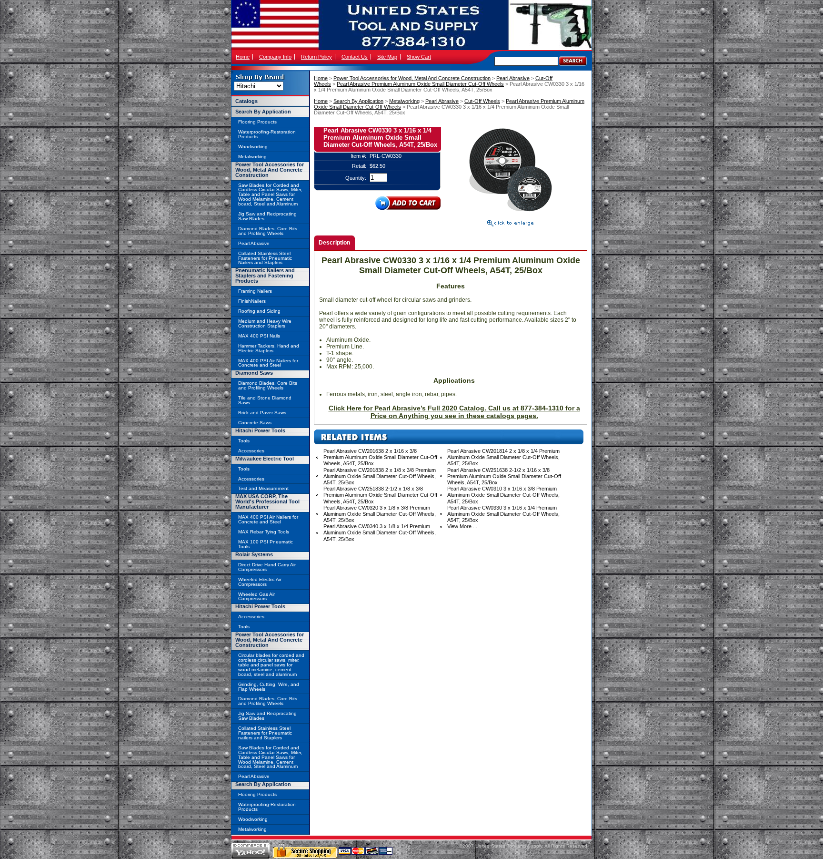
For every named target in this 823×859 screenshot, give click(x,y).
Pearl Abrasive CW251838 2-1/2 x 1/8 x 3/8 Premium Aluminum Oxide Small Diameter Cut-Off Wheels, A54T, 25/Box (380, 495)
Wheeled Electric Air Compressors (259, 582)
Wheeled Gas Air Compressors (256, 597)
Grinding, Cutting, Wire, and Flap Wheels (268, 687)
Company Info (275, 57)
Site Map (387, 57)
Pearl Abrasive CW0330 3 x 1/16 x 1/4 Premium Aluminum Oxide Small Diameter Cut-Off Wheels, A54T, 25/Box (503, 514)
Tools (244, 440)
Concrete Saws (254, 422)
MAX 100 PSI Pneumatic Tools (265, 544)
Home (243, 57)
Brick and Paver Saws (262, 412)
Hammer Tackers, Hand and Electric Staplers (268, 348)
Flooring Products (257, 121)
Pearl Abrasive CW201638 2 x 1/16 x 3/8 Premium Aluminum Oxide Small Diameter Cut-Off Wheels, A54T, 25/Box (380, 457)
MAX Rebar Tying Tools (263, 531)
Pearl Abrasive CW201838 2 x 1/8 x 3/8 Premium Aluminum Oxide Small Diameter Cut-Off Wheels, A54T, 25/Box (379, 476)
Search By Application (358, 101)
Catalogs (246, 101)
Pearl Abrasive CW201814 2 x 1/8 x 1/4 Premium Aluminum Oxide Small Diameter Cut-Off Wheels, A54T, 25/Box (503, 457)
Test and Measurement (263, 488)
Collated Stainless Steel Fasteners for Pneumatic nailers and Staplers (265, 733)
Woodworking (253, 146)
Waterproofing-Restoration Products (267, 134)
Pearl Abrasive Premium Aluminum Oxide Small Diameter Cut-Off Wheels (420, 84)
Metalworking (404, 101)
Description (334, 242)
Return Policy (316, 57)
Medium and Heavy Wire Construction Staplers (264, 323)
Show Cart (419, 57)
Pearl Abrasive (513, 78)
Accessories (251, 450)
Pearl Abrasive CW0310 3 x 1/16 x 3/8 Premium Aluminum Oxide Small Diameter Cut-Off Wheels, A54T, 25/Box (503, 495)
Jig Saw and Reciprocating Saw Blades (267, 216)
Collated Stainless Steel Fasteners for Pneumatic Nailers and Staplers (265, 258)
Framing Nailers (255, 291)
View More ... (462, 526)
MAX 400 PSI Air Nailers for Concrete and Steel (268, 363)
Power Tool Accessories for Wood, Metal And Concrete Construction (412, 78)
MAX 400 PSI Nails (259, 335)
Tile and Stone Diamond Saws (264, 400)
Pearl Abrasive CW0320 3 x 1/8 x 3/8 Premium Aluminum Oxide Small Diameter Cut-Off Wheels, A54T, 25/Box (379, 514)
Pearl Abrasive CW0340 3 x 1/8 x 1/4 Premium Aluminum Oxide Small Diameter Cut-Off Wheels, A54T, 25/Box (379, 532)
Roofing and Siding (259, 311)
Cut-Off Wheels (482, 101)
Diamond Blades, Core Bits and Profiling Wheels (267, 231)
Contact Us (354, 57)
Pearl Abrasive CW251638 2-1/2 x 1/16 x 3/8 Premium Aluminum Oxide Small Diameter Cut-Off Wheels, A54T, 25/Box (504, 476)
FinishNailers (252, 301)
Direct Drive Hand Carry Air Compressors (267, 567)
